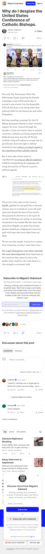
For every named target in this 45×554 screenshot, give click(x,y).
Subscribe (30, 3)
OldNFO (11, 380)
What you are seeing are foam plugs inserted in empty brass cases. (15, 467)
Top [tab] (5, 432)
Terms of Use (34, 310)
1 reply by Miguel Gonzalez (21, 397)
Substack (10, 549)
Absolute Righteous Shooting (12, 440)
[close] (38, 475)
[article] (22, 446)
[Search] (40, 431)
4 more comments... (10, 419)
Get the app (35, 542)
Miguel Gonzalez (14, 30)
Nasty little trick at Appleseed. (12, 461)
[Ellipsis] (42, 380)
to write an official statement (28, 159)
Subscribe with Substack (24, 519)
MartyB (11, 405)
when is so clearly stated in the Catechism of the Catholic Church (22, 149)
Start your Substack (15, 542)
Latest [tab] (11, 432)
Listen (39, 31)
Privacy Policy (31, 529)
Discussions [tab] (21, 432)
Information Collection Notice (27, 312)
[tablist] (13, 350)
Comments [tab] (8, 351)
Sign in (39, 3)
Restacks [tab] (18, 351)
